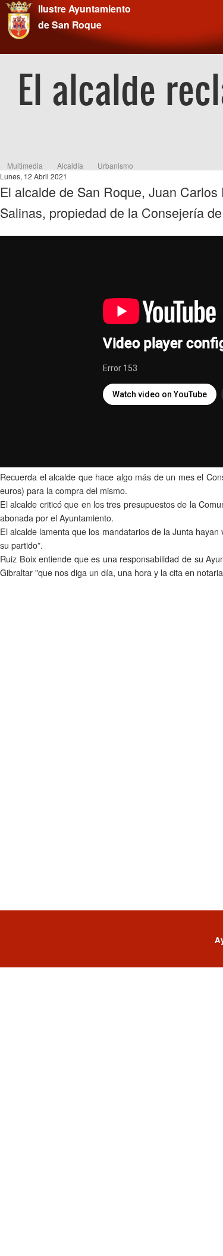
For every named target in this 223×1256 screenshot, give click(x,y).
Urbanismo (115, 165)
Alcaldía (70, 165)
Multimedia (25, 165)
